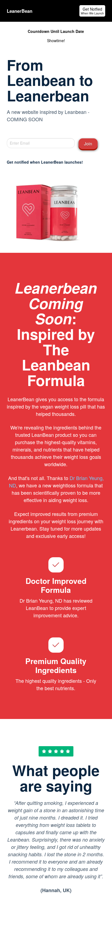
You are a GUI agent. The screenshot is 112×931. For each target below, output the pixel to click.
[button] (92, 11)
